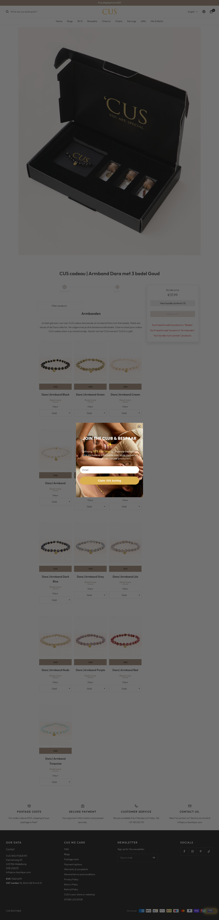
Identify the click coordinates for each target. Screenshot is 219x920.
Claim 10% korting (109, 480)
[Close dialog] (139, 426)
